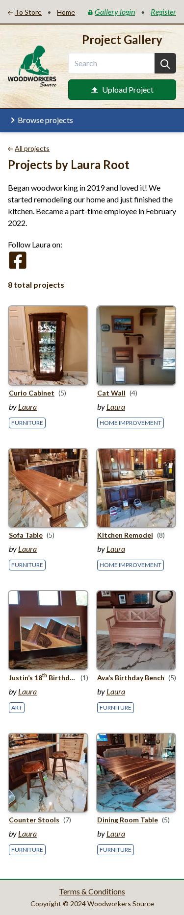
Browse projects (45, 119)
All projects (32, 148)
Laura (27, 406)
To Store (28, 12)
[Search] (165, 63)
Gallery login (115, 11)
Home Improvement (130, 422)
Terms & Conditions (92, 891)
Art (16, 707)
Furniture (27, 422)
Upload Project (128, 89)
